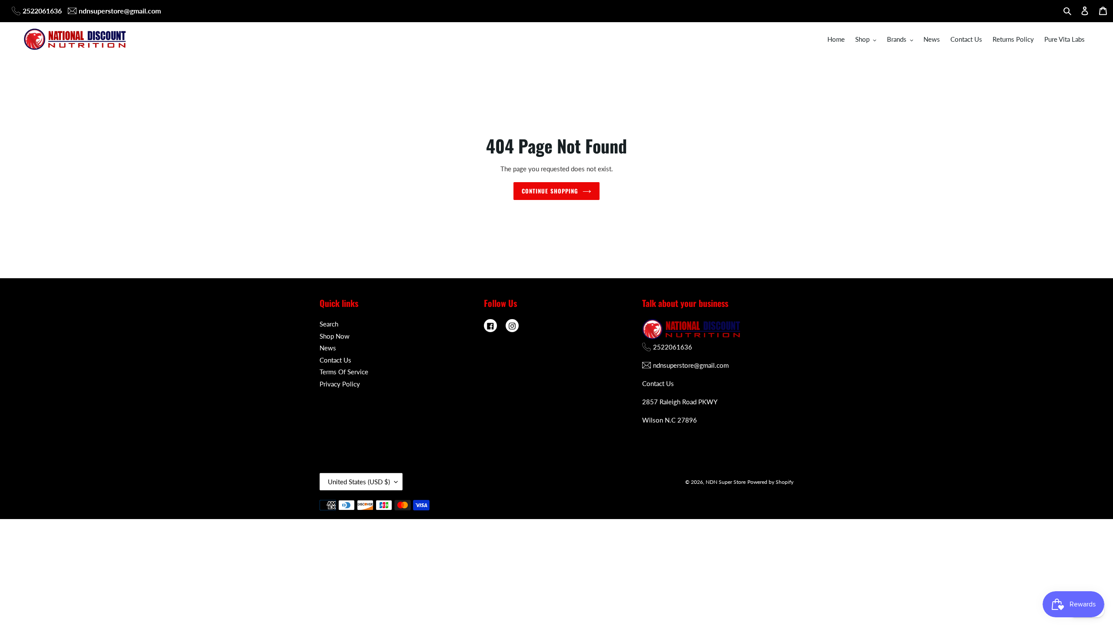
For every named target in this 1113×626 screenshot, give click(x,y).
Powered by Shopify (770, 482)
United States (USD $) (359, 482)
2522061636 (42, 11)
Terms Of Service (344, 372)
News (328, 348)
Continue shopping (550, 190)
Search (329, 324)
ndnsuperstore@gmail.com (120, 11)
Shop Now (335, 336)
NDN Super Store (726, 482)
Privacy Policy (340, 384)
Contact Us (335, 360)
